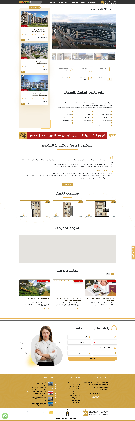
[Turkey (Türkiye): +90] (94, 342)
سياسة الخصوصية (99, 393)
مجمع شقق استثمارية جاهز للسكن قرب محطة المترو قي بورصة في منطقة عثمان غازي (39, 30)
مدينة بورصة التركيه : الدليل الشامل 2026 (38, 298)
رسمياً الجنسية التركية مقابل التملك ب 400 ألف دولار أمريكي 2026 (100, 299)
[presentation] (113, 31)
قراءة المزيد (67, 184)
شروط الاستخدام (90, 393)
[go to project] (23, 40)
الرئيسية (83, 2)
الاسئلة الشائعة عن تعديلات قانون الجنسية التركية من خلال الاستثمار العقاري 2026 (68, 299)
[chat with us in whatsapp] (5, 416)
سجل (51, 412)
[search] (31, 2)
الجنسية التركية (92, 2)
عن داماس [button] (52, 2)
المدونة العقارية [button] (63, 2)
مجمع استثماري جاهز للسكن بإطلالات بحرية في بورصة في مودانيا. (39, 94)
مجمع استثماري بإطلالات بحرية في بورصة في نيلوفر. (39, 62)
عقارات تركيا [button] (74, 2)
